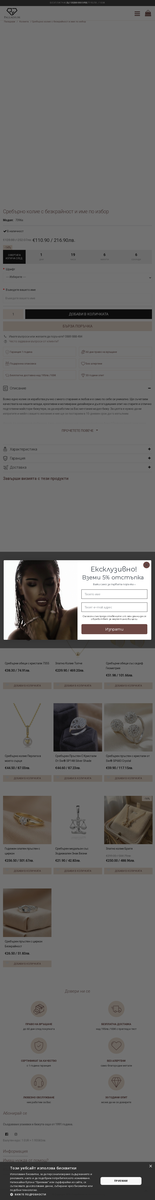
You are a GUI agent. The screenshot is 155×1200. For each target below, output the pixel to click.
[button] (53, 1194)
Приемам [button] (121, 1180)
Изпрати (114, 629)
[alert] (77, 1181)
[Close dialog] (146, 565)
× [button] (150, 1166)
